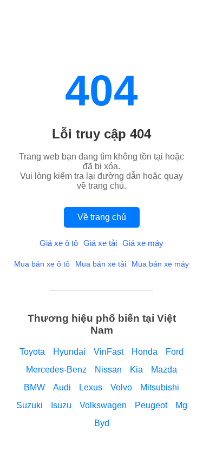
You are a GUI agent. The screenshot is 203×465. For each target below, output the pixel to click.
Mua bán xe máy (160, 264)
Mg (181, 405)
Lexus (90, 387)
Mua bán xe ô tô (42, 264)
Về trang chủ (101, 217)
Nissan (108, 369)
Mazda (164, 369)
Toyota (32, 351)
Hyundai (69, 351)
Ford (175, 351)
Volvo (121, 387)
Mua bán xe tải (100, 264)
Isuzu (61, 405)
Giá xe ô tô (59, 243)
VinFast (108, 351)
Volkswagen (103, 405)
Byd (101, 423)
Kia (136, 369)
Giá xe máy (142, 243)
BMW (34, 387)
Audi (62, 387)
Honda (145, 351)
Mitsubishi (159, 387)
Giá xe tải (100, 243)
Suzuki (29, 405)
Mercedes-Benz (56, 369)
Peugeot (151, 405)
